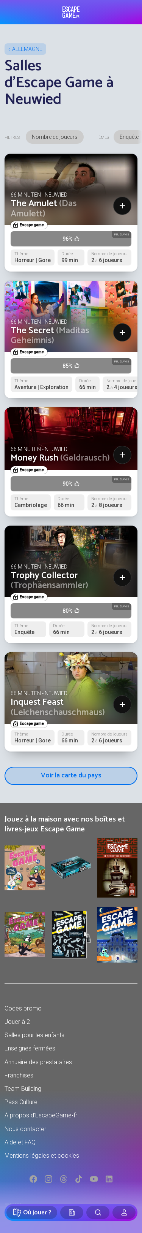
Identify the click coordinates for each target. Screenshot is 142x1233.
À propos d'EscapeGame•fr (41, 1115)
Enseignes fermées (30, 1048)
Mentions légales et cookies (42, 1155)
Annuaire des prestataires (38, 1062)
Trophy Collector (49, 580)
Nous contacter (25, 1129)
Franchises (19, 1075)
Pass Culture (21, 1102)
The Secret (50, 335)
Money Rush (60, 458)
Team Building (23, 1088)
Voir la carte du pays (71, 775)
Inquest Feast (58, 707)
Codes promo (23, 1008)
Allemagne (27, 49)
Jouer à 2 (17, 1021)
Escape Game (71, 12)
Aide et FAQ (20, 1142)
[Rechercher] (97, 1212)
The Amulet (43, 208)
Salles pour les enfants (34, 1035)
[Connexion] (124, 1212)
